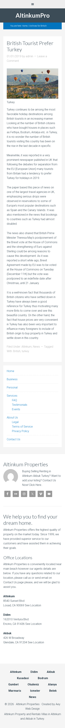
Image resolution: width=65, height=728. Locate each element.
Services (12, 395)
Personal (12, 387)
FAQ (14, 400)
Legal (15, 422)
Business (12, 379)
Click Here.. (36, 485)
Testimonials (19, 404)
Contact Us (13, 439)
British (16, 351)
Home (10, 371)
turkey (25, 351)
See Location (32, 605)
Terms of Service (22, 426)
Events (16, 409)
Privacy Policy (20, 431)
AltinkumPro (33, 15)
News (36, 346)
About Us (12, 417)
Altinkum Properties (28, 704)
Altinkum (26, 346)
